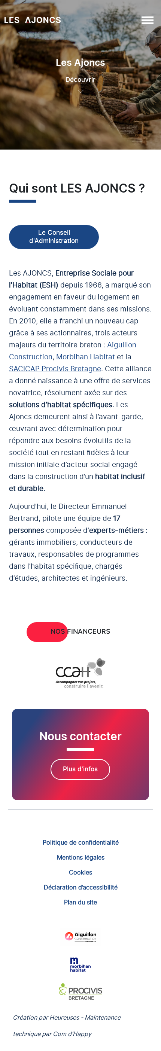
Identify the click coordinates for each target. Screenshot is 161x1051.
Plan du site (80, 902)
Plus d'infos (80, 769)
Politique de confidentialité (81, 842)
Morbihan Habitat (85, 357)
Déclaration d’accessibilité (81, 887)
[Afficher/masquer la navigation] (147, 20)
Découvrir (80, 80)
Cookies (80, 872)
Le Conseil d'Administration (54, 237)
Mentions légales (80, 857)
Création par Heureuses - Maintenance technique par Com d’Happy (67, 1026)
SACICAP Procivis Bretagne (55, 369)
